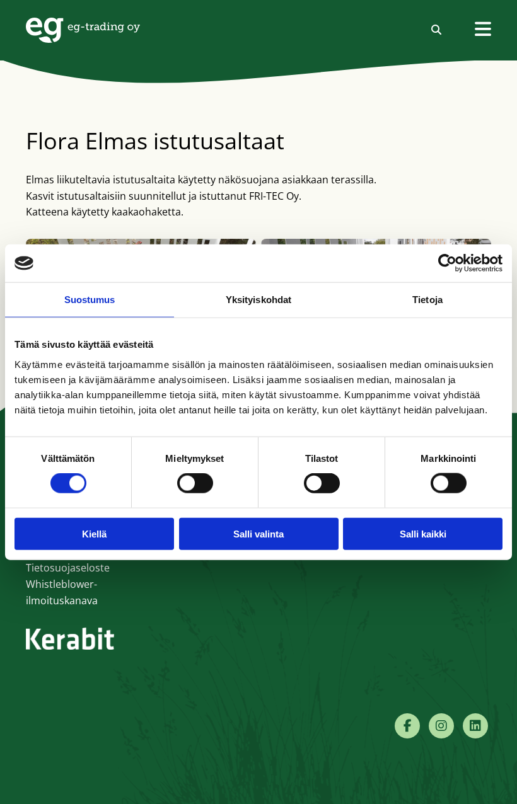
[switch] (195, 483)
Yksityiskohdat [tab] (258, 299)
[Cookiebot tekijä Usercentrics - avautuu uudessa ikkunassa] (447, 263)
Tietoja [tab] (427, 299)
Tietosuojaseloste (68, 568)
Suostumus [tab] (89, 299)
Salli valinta (258, 533)
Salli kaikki (423, 533)
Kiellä (94, 533)
